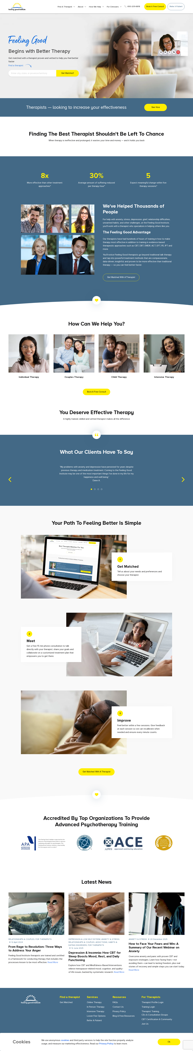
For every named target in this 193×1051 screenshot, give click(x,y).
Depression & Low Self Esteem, (85, 939)
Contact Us (118, 1006)
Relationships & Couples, (21, 939)
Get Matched (66, 1002)
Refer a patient (176, 6)
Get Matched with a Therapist (121, 277)
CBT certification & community (157, 1019)
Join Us (145, 1023)
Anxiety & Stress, (110, 939)
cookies (65, 1040)
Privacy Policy (119, 1011)
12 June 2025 (77, 948)
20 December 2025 (158, 939)
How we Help (95, 7)
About (80, 7)
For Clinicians (113, 7)
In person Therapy (95, 1006)
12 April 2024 (17, 942)
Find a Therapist (65, 7)
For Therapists (43, 939)
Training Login (148, 1006)
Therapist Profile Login (152, 1002)
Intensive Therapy (95, 1011)
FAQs (115, 1002)
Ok (169, 1042)
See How (155, 107)
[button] (91, 489)
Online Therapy (94, 1002)
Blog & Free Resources (124, 1016)
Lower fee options (96, 1016)
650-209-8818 (133, 6)
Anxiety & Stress (138, 939)
